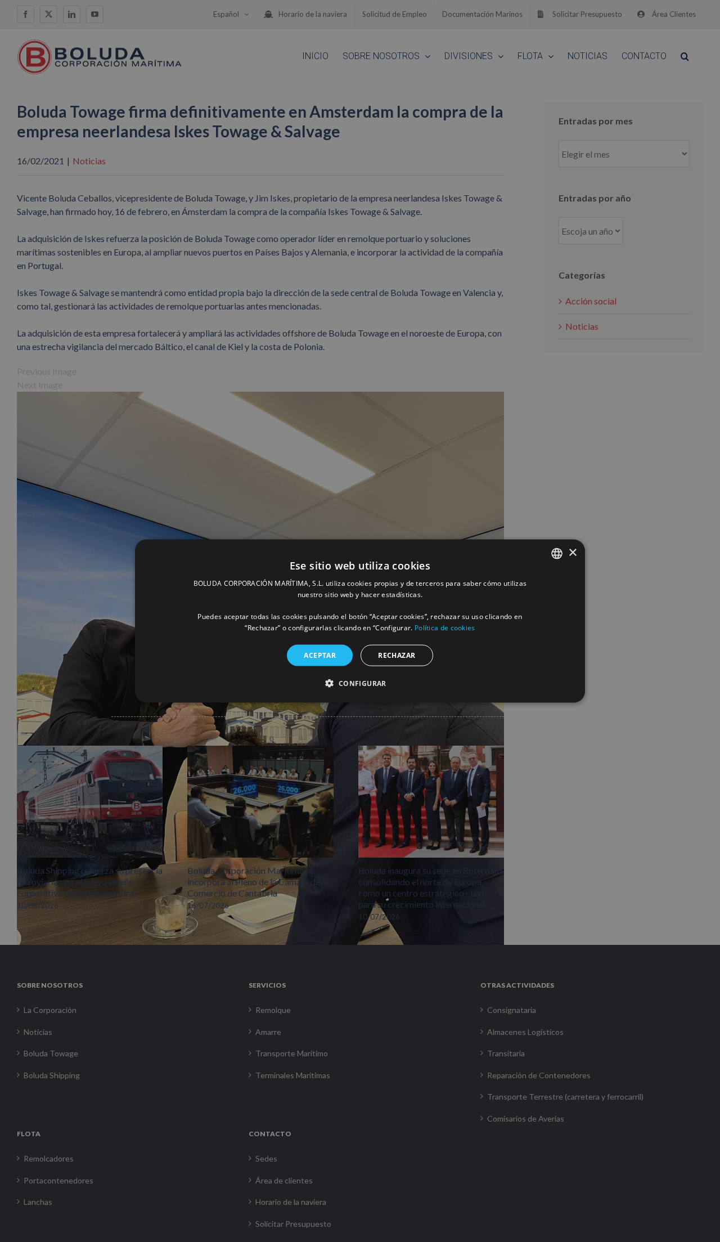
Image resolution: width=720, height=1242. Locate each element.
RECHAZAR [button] (396, 655)
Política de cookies (445, 628)
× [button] (572, 553)
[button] (360, 683)
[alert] (360, 621)
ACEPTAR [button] (320, 655)
